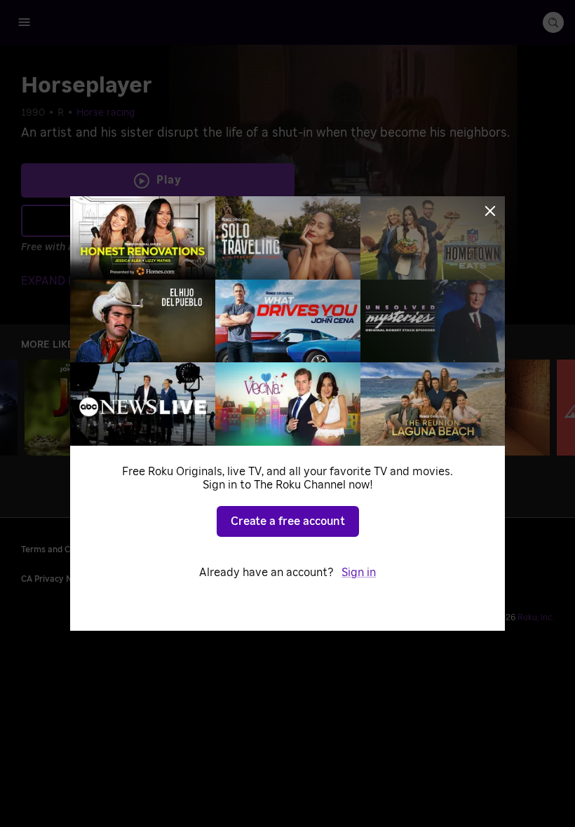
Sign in (358, 572)
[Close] (490, 211)
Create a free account (288, 521)
